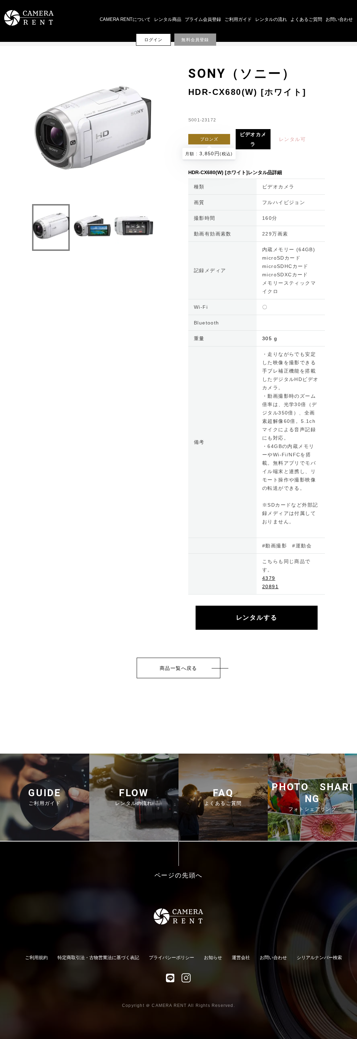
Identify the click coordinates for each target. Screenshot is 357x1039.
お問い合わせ (339, 19)
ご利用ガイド (238, 19)
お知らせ (213, 957)
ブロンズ (209, 139)
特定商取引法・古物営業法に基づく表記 (98, 957)
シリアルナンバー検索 (319, 957)
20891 (270, 586)
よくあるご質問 (306, 19)
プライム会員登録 (203, 19)
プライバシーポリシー (171, 957)
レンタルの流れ (271, 19)
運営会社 (241, 957)
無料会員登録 (195, 39)
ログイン (153, 39)
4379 (268, 578)
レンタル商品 (167, 19)
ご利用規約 (36, 957)
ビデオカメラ (253, 139)
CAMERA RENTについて (125, 19)
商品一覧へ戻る (178, 668)
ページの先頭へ (178, 875)
